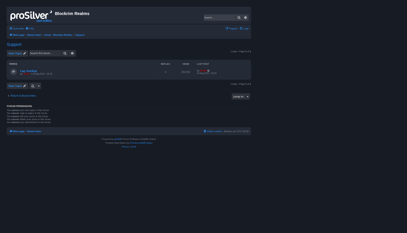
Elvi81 (26, 74)
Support (14, 44)
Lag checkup (28, 71)
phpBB (117, 139)
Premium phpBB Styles (141, 143)
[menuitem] (29, 28)
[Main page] (31, 15)
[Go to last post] (208, 70)
